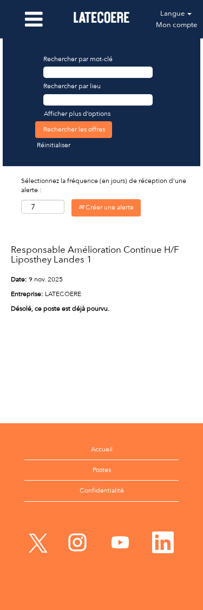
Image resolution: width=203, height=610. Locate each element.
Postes (102, 470)
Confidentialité (102, 490)
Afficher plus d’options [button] (77, 113)
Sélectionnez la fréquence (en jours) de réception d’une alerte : (103, 185)
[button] (34, 19)
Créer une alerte (109, 207)
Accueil (102, 449)
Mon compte (176, 25)
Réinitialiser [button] (53, 145)
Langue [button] (173, 13)
